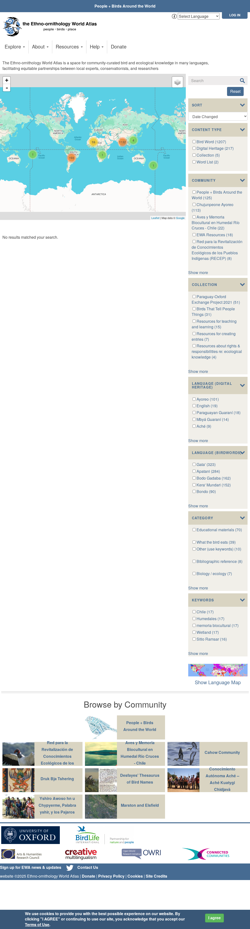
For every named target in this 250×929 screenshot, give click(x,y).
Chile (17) (205, 612)
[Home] (51, 27)
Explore (13, 46)
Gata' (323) (206, 464)
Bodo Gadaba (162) (214, 478)
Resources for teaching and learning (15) (214, 324)
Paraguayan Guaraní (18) (218, 412)
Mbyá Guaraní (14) (213, 419)
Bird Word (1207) (211, 141)
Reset (235, 91)
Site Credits (156, 876)
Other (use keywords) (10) (219, 549)
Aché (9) (204, 426)
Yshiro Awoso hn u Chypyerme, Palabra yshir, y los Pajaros (57, 805)
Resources (68, 46)
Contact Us (87, 867)
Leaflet (155, 218)
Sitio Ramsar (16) (212, 639)
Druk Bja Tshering (57, 778)
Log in (234, 15)
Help (95, 46)
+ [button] (6, 80)
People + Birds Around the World (125, 6)
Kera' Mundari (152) (214, 485)
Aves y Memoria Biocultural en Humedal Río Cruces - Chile (140, 753)
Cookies (135, 876)
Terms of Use (37, 924)
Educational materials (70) (219, 529)
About (39, 46)
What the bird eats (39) (216, 542)
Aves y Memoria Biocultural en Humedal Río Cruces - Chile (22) (216, 222)
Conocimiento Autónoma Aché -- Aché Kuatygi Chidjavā (222, 779)
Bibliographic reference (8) (219, 561)
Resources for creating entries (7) (214, 336)
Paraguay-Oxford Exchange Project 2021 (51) (216, 299)
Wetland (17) (208, 632)
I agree (214, 918)
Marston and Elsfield (140, 805)
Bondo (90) (206, 491)
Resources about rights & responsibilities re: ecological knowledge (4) (217, 351)
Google (180, 218)
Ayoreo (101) (208, 399)
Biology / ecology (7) (214, 573)
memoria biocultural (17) (218, 625)
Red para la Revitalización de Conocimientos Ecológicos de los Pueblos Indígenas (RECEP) (57, 759)
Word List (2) (208, 162)
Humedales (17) (210, 618)
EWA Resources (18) (215, 234)
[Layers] (177, 82)
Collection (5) (208, 155)
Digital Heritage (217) (215, 148)
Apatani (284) (208, 471)
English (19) (207, 405)
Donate (118, 46)
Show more (198, 272)
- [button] (7, 87)
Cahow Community (222, 752)
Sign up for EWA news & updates (30, 867)
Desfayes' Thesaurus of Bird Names (139, 778)
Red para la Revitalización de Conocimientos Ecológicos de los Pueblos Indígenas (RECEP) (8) (217, 250)
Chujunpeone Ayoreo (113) (213, 207)
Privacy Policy (111, 876)
